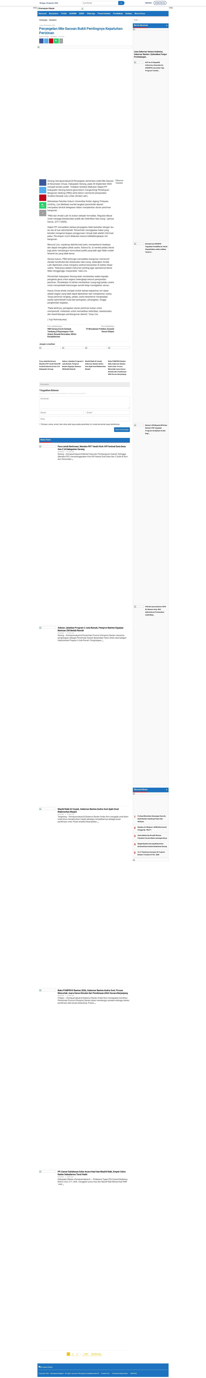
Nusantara (53, 36)
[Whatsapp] (56, 40)
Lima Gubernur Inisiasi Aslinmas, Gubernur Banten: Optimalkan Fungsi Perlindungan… (150, 54)
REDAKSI (134, 1373)
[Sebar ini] (41, 40)
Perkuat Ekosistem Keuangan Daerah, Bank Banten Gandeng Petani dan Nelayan (152, 818)
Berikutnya (96, 1354)
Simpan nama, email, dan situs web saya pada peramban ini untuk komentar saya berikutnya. (80, 424)
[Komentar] (61, 40)
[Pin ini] (51, 40)
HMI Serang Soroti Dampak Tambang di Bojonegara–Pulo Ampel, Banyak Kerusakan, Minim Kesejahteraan (61, 331)
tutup (35, 8)
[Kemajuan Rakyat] (45, 8)
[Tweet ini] (46, 40)
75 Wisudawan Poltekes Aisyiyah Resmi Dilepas (100, 329)
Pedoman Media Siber (120, 1373)
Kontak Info (105, 1373)
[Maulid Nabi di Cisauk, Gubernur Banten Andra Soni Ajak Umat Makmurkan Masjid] (98, 822)
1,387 (85, 1354)
